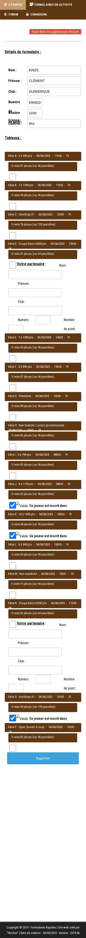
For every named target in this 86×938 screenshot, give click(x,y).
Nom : (22, 226)
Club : (21, 262)
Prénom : (24, 244)
